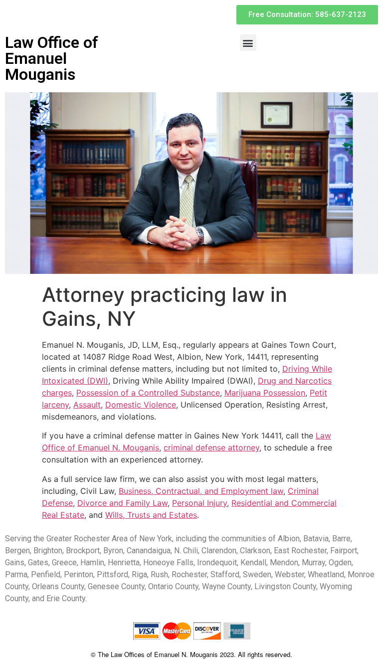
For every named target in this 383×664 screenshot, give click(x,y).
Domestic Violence (140, 405)
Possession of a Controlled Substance (148, 393)
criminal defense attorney (211, 447)
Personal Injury (199, 503)
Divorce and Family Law (122, 503)
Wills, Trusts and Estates (151, 515)
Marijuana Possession (264, 393)
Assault (87, 405)
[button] (248, 42)
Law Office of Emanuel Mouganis (51, 58)
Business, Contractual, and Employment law (201, 491)
